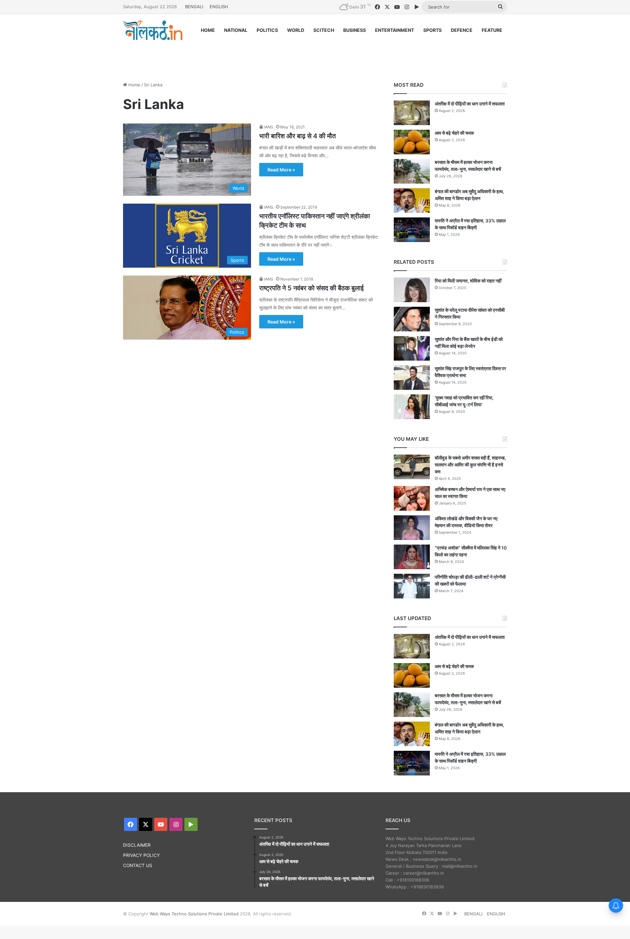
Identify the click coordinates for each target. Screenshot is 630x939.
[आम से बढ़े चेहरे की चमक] (412, 142)
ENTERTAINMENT (394, 30)
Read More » (281, 169)
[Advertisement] (315, 55)
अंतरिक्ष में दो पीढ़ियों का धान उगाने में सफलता (470, 103)
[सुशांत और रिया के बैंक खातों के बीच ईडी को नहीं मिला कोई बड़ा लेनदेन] (412, 348)
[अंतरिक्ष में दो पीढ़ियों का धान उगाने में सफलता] (412, 113)
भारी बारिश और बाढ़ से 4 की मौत (297, 136)
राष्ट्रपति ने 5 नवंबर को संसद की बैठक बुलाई (311, 288)
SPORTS (432, 30)
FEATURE (492, 30)
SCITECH (323, 30)
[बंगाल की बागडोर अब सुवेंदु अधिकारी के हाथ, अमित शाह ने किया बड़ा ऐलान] (412, 200)
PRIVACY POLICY (141, 855)
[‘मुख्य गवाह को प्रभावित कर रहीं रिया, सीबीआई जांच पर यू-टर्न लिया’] (412, 406)
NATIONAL (235, 30)
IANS (268, 126)
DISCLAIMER (137, 845)
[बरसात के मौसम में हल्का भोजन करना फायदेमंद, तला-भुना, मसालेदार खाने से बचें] (412, 171)
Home (133, 84)
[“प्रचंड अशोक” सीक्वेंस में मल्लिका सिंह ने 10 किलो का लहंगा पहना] (412, 557)
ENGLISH (219, 6)
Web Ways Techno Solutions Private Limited (194, 913)
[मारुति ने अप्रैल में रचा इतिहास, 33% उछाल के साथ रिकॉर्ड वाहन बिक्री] (412, 229)
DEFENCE (461, 30)
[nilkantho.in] (153, 30)
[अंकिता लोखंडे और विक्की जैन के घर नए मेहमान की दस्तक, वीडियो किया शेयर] (412, 527)
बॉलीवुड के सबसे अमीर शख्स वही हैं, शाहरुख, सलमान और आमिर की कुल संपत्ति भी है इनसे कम (470, 464)
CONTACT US (137, 865)
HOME (208, 30)
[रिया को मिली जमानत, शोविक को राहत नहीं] (412, 290)
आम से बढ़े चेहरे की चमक (454, 133)
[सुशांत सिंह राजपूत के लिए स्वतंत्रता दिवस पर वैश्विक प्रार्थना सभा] (412, 377)
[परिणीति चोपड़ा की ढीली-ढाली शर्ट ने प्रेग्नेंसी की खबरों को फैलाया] (412, 586)
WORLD (295, 30)
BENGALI (194, 6)
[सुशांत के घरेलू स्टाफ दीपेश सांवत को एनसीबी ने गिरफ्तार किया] (412, 319)
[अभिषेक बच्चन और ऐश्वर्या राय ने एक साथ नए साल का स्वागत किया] (412, 498)
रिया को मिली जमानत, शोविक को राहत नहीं (468, 280)
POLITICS (267, 30)
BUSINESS (354, 30)
